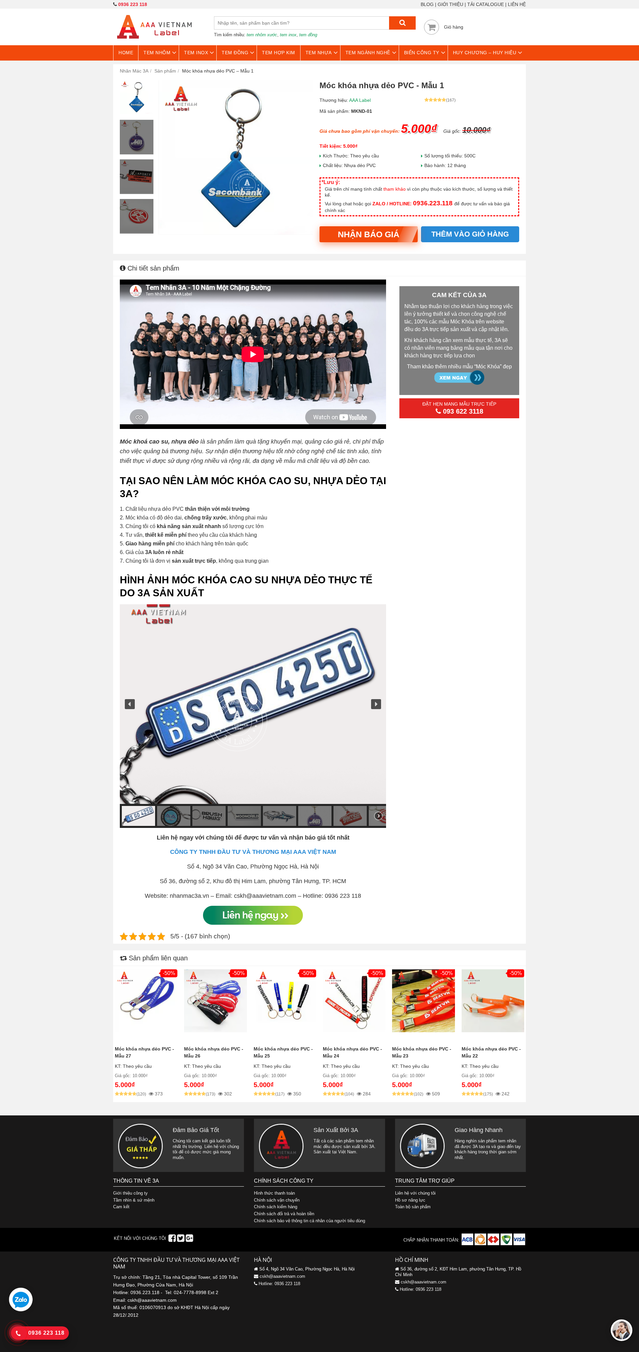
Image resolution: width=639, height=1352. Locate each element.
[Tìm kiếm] (402, 23)
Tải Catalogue (485, 4)
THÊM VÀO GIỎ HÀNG (470, 234)
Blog (427, 4)
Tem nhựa (319, 52)
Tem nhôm (156, 52)
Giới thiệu (450, 4)
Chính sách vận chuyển (277, 1200)
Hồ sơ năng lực (410, 1200)
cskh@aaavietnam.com (282, 1276)
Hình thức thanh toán (274, 1193)
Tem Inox (196, 52)
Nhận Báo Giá (368, 234)
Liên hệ (517, 4)
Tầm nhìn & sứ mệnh (133, 1200)
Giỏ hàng (453, 27)
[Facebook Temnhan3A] (172, 1239)
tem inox (288, 34)
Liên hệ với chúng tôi (415, 1193)
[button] (130, 704)
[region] (253, 716)
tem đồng (308, 34)
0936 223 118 (132, 4)
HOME (125, 52)
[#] (468, 1243)
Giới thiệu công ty (130, 1193)
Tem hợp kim (278, 52)
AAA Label (360, 100)
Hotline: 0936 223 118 (279, 1283)
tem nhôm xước (262, 34)
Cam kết (121, 1206)
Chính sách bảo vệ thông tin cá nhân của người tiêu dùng (309, 1220)
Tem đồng (235, 52)
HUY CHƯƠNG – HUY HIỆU (485, 52)
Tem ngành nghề (367, 52)
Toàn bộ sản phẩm (413, 1206)
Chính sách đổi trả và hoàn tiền (284, 1213)
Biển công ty (421, 52)
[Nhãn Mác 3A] (154, 42)
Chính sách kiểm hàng (275, 1206)
